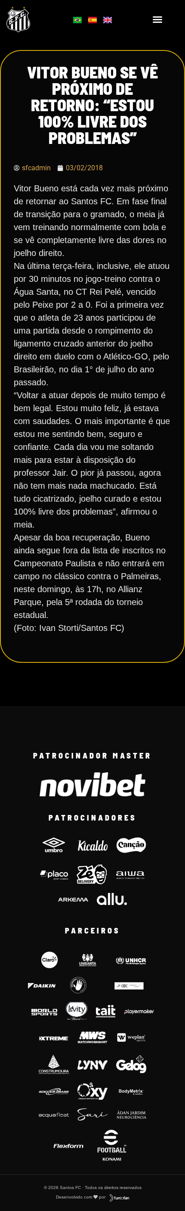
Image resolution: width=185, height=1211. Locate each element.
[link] (31, 19)
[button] (157, 19)
